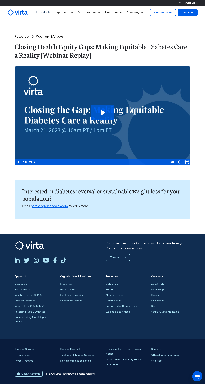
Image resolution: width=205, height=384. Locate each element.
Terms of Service (24, 349)
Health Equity (113, 300)
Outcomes (112, 283)
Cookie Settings (28, 373)
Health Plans (67, 289)
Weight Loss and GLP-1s (28, 294)
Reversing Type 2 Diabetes (30, 311)
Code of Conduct (70, 349)
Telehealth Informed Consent (77, 354)
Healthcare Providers (72, 294)
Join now (188, 12)
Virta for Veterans (25, 300)
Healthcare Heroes (71, 300)
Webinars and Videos (118, 311)
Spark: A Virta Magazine (165, 311)
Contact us (118, 257)
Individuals (21, 283)
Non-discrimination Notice (75, 360)
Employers (66, 283)
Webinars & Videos (49, 36)
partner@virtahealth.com (49, 206)
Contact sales (163, 12)
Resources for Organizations (122, 306)
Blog (153, 306)
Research (111, 289)
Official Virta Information (165, 354)
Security (156, 349)
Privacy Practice (24, 360)
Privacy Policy (22, 354)
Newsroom (157, 300)
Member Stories (115, 294)
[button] (64, 12)
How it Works (22, 289)
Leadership (157, 289)
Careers (155, 294)
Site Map (156, 360)
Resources (22, 36)
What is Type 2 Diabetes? (29, 306)
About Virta (157, 283)
